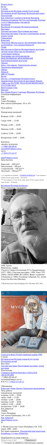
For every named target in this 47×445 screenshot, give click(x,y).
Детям (3, 47)
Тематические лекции (27, 65)
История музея (7, 11)
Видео (3, 76)
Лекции (4, 63)
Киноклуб (29, 45)
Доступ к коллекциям (28, 20)
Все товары (6, 92)
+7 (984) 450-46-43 (9, 146)
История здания (21, 359)
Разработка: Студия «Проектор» (14, 433)
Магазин (4, 90)
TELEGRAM (25, 83)
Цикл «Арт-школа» (9, 65)
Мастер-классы (17, 43)
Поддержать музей (9, 13)
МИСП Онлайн (7, 74)
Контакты (35, 18)
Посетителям (6, 16)
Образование (6, 38)
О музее (4, 9)
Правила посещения (9, 20)
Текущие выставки (9, 31)
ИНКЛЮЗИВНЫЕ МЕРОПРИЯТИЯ (17, 58)
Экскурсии (5, 43)
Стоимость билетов (22, 18)
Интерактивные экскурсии (32, 49)
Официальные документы (18, 22)
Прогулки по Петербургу (24, 52)
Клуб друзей (33, 11)
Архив (10, 36)
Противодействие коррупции (32, 431)
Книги (14, 92)
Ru (2, 7)
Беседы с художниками (11, 79)
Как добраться (7, 18)
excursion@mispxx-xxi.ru (11, 149)
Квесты (17, 49)
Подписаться (31, 440)
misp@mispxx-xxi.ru (9, 158)
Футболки (40, 92)
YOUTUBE (6, 85)
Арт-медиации (30, 43)
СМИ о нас (6, 83)
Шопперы (31, 92)
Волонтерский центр (35, 13)
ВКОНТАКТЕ (37, 83)
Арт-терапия (19, 45)
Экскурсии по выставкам (24, 81)
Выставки (5, 29)
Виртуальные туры (9, 88)
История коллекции (29, 27)
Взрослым (5, 40)
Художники (16, 27)
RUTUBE (15, 83)
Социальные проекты (10, 54)
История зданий (21, 11)
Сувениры (21, 92)
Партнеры (21, 13)
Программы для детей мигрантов (15, 56)
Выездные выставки (9, 34)
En (5, 7)
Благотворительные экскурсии (14, 61)
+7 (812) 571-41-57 (9, 153)
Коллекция (5, 25)
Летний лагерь (7, 52)
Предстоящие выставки (28, 31)
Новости (4, 72)
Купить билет (7, 4)
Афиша (4, 70)
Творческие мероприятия (12, 67)
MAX (13, 85)
